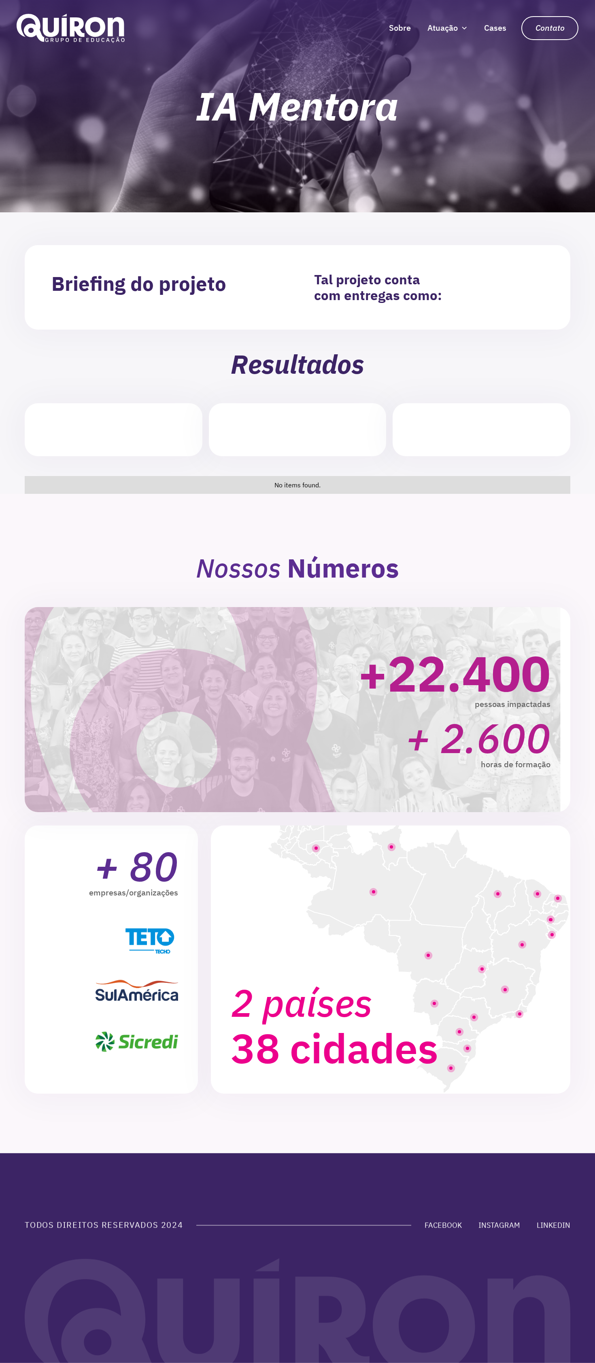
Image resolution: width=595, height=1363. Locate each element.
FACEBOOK (443, 1225)
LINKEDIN (553, 1225)
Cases (495, 27)
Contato (550, 27)
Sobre (400, 27)
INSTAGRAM (499, 1225)
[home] (71, 28)
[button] (447, 28)
